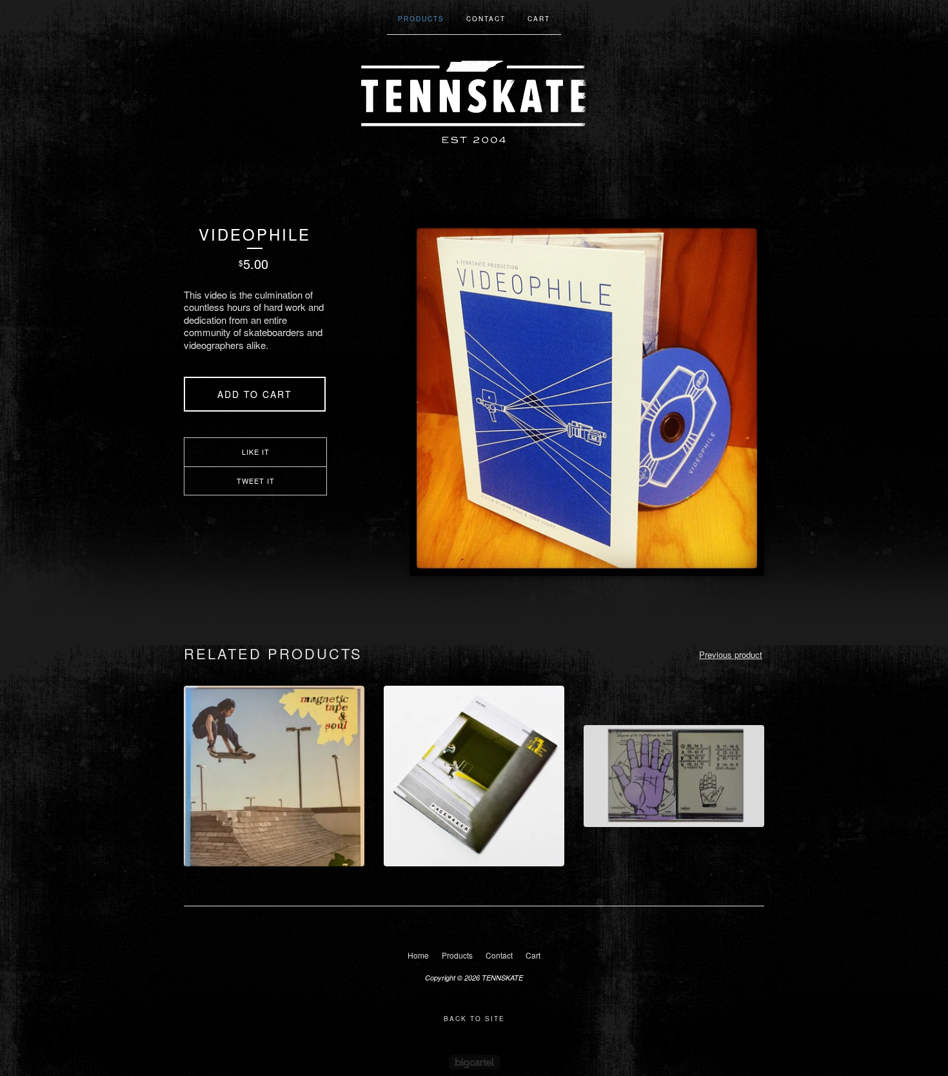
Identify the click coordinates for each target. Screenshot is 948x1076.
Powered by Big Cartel (474, 1062)
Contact (486, 18)
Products (421, 18)
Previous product (730, 654)
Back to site (474, 1018)
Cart (539, 18)
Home (418, 955)
